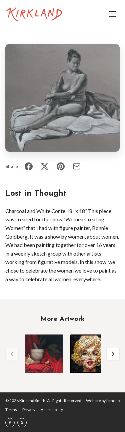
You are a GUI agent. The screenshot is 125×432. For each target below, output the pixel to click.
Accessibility (52, 409)
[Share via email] (76, 166)
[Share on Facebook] (28, 166)
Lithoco (113, 400)
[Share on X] (44, 166)
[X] (22, 422)
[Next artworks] (113, 353)
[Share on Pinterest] (60, 166)
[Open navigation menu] (112, 14)
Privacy (28, 409)
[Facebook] (10, 422)
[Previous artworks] (12, 353)
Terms (11, 409)
